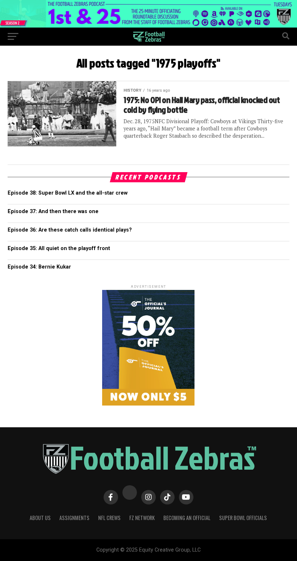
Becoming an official (186, 517)
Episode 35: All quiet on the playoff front (59, 248)
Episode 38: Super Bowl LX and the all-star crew (67, 193)
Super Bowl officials (243, 517)
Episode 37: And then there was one (53, 211)
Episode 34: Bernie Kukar (39, 267)
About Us (40, 517)
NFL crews (109, 517)
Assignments (74, 517)
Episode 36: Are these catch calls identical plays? (70, 230)
